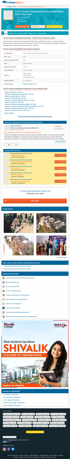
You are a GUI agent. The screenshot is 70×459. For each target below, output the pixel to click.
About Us (14, 455)
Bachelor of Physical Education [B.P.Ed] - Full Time (19, 94)
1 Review (41, 26)
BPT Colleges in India (9, 423)
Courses (21, 455)
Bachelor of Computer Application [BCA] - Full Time (19, 100)
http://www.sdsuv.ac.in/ (30, 84)
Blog (22, 457)
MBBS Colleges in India (57, 423)
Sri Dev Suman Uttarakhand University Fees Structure (17, 266)
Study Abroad (28, 457)
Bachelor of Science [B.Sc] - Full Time (15, 98)
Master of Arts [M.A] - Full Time (14, 92)
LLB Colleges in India (27, 417)
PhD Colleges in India (25, 426)
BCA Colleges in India (58, 417)
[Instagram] (4, 449)
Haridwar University (11, 303)
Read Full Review (60, 141)
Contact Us (36, 457)
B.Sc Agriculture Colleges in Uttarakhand (14, 402)
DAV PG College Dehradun (12, 282)
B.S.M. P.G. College (11, 290)
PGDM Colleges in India (10, 426)
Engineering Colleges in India (12, 414)
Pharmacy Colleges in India (57, 426)
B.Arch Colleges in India (29, 420)
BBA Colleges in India (28, 414)
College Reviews (43, 455)
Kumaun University (10, 308)
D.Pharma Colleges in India (40, 423)
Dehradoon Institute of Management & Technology (19, 316)
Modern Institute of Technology (14, 299)
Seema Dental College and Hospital (15, 312)
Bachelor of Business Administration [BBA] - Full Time (20, 104)
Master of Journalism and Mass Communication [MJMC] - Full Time (24, 106)
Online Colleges (33, 455)
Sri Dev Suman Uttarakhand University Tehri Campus (17, 269)
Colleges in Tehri (11, 6)
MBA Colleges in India (43, 414)
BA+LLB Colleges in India (58, 414)
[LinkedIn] (13, 449)
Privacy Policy (53, 455)
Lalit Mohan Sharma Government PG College (17, 278)
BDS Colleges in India (44, 420)
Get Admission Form (22, 26)
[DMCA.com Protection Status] (7, 441)
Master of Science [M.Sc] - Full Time (15, 96)
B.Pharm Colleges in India (42, 417)
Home (9, 455)
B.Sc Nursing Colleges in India (12, 420)
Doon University (10, 286)
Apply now (61, 155)
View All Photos (62, 257)
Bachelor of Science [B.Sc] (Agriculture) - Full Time (19, 108)
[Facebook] (8, 449)
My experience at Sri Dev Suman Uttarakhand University (22, 132)
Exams (26, 455)
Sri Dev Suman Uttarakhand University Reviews (17, 122)
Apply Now (35, 201)
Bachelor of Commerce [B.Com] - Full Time (17, 110)
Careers (54, 457)
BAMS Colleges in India (59, 420)
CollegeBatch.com (12, 440)
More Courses (9, 113)
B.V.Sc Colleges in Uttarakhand (11, 400)
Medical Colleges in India (40, 426)
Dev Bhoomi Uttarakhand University (15, 295)
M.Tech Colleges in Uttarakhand (11, 397)
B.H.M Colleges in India (24, 423)
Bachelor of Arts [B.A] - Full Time (14, 102)
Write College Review (54, 26)
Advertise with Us (46, 457)
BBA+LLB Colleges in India (11, 417)
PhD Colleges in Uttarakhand (10, 394)
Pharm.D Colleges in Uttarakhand (12, 405)
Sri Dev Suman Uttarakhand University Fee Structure (35, 116)
